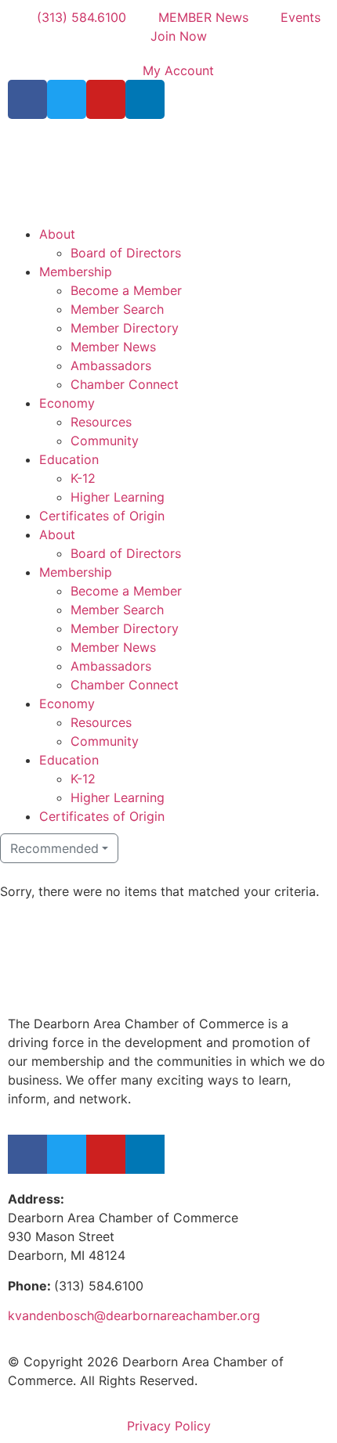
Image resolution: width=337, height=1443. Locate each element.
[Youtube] (105, 99)
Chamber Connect (125, 384)
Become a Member (126, 290)
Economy (67, 403)
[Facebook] (27, 99)
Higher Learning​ (118, 497)
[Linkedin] (145, 99)
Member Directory (125, 328)
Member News (113, 346)
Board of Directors (126, 253)
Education (69, 459)
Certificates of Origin (102, 516)
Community (105, 440)
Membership (75, 271)
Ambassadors (111, 365)
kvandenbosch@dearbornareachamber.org (134, 1315)
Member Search (117, 309)
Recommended (54, 848)
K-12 (83, 478)
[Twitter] (66, 99)
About (57, 234)
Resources (101, 422)
